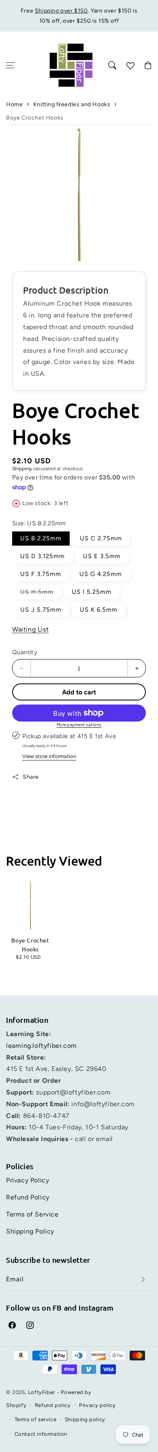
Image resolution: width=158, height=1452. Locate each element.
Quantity (24, 652)
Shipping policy (85, 1419)
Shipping (22, 468)
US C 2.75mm (101, 538)
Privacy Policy (27, 1180)
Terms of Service (32, 1214)
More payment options (79, 724)
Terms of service (36, 1419)
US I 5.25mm (91, 591)
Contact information (41, 1434)
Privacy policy (97, 1405)
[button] (10, 65)
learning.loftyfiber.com (41, 1045)
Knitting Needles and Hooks (72, 104)
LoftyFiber (41, 1392)
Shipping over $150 (61, 10)
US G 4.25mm (100, 574)
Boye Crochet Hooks (35, 117)
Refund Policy (27, 1197)
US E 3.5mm (102, 556)
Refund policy (53, 1405)
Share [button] (31, 776)
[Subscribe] (143, 1279)
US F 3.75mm (40, 574)
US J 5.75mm (41, 609)
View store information (49, 756)
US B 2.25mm (41, 538)
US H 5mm (41, 593)
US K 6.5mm (98, 609)
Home (14, 104)
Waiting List (30, 629)
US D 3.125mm (42, 556)
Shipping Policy (30, 1231)
